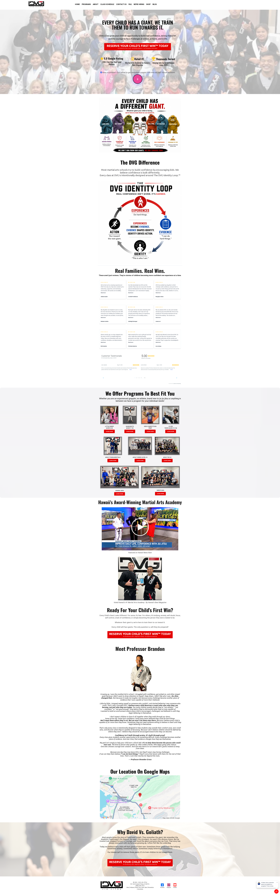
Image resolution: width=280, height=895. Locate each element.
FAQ (130, 4)
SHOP (148, 4)
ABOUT (95, 4)
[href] (140, 797)
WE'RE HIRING (139, 4)
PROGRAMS (86, 4)
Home (77, 4)
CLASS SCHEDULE (107, 4)
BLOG (155, 4)
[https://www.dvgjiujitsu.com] (36, 4)
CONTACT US (121, 4)
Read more (103, 292)
